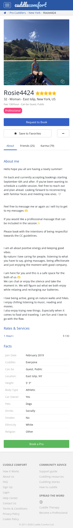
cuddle (30, 5)
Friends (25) (27, 145)
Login (6, 492)
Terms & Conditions (15, 508)
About (10, 145)
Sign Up (8, 487)
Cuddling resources (51, 476)
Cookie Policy (11, 519)
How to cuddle (48, 487)
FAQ (5, 482)
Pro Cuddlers (18, 12)
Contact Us (9, 503)
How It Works (11, 471)
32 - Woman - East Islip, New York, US (30, 99)
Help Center (10, 498)
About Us (8, 476)
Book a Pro (36, 444)
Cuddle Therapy (49, 507)
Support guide (48, 471)
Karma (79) (47, 145)
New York (34, 12)
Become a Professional (53, 512)
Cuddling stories (49, 482)
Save (30, 133)
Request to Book (36, 122)
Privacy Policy (11, 514)
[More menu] (63, 133)
